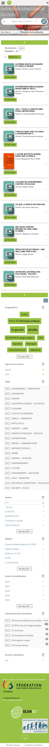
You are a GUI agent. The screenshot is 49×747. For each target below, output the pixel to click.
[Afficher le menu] (3, 3)
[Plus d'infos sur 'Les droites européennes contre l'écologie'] (9, 186)
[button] (47, 3)
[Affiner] (24, 42)
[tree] (24, 439)
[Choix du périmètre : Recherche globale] (5, 21)
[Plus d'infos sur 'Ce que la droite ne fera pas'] (9, 209)
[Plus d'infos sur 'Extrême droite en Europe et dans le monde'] (9, 68)
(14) (24, 606)
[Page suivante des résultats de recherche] (40, 42)
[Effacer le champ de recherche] (36, 21)
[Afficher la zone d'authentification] (10, 3)
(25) (24, 531)
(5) (24, 569)
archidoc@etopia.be (11, 698)
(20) (24, 357)
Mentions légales (13, 745)
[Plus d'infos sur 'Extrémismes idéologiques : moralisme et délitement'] (9, 91)
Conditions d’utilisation (34, 745)
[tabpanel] (24, 352)
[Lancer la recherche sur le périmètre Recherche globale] (43, 21)
